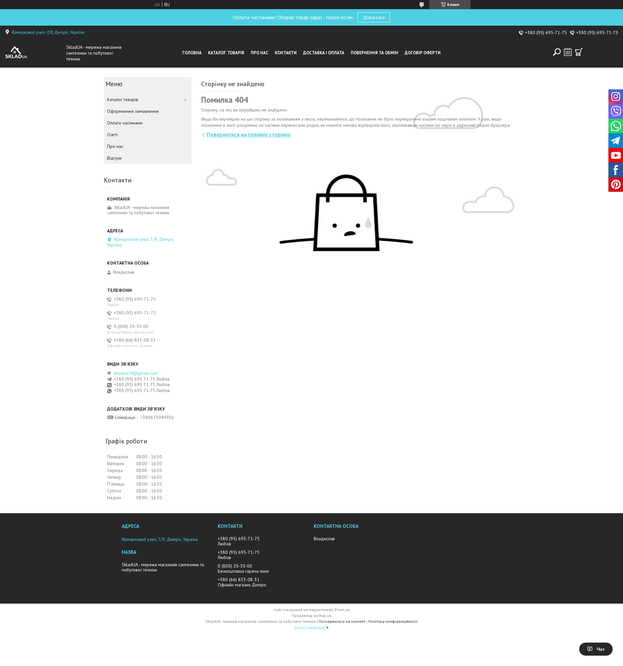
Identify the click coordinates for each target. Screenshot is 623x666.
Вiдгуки (114, 158)
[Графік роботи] (568, 52)
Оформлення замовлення (133, 111)
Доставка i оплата (323, 53)
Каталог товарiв (226, 53)
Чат (601, 649)
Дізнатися (374, 17)
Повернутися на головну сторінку (248, 134)
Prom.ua (342, 609)
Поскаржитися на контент (342, 621)
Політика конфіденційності (393, 621)
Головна (192, 53)
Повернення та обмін (374, 53)
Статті (112, 134)
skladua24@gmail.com (135, 373)
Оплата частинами (124, 123)
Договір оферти (423, 53)
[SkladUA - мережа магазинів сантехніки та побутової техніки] (34, 53)
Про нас (259, 53)
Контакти (286, 53)
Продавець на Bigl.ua (311, 615)
